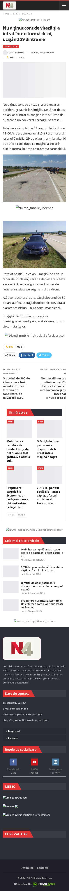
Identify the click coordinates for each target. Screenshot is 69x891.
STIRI (15, 46)
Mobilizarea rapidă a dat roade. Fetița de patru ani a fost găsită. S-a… (42, 553)
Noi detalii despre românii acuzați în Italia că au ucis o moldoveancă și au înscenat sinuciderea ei (53, 388)
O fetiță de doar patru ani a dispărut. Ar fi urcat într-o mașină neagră (42, 586)
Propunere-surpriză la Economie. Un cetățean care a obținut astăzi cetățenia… (42, 604)
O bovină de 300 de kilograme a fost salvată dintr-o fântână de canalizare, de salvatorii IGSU (16, 388)
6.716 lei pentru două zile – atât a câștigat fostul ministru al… (42, 568)
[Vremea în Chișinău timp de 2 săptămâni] (26, 815)
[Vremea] (10, 806)
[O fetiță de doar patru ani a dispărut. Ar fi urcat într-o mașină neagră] (50, 429)
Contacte (13, 738)
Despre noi (14, 731)
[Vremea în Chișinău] (15, 797)
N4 (15, 883)
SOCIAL (7, 46)
